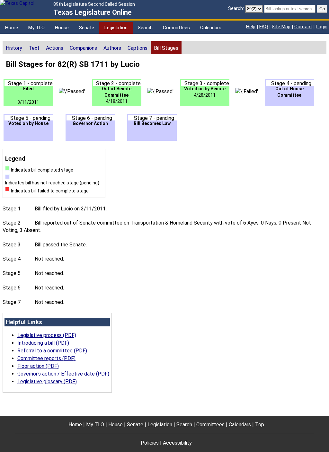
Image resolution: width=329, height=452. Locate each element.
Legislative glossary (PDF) (47, 381)
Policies (150, 443)
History (14, 48)
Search (145, 28)
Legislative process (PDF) (46, 335)
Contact (303, 27)
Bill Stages (166, 48)
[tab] (14, 47)
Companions (83, 48)
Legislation (116, 28)
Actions (54, 48)
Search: (236, 8)
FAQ (263, 27)
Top (259, 424)
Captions (137, 48)
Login (321, 27)
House (62, 28)
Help (250, 27)
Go (322, 8)
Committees (176, 28)
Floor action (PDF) (38, 366)
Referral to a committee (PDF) (52, 351)
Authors (112, 48)
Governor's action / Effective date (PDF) (63, 374)
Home (11, 28)
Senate (86, 28)
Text (34, 48)
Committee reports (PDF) (46, 358)
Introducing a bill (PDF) (43, 343)
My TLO (36, 28)
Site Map (281, 27)
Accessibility (177, 443)
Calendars (210, 28)
